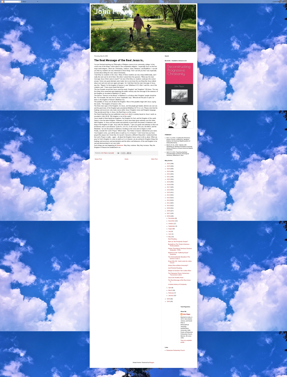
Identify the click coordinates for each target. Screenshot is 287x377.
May (169, 237)
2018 (168, 184)
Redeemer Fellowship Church (175, 350)
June (170, 234)
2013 (168, 197)
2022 (168, 174)
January (171, 295)
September (171, 226)
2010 (168, 205)
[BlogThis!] (124, 153)
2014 (168, 195)
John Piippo (113, 11)
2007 (168, 213)
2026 (168, 163)
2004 (168, 301)
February (171, 293)
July (169, 231)
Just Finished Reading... (175, 268)
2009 (168, 208)
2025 (168, 166)
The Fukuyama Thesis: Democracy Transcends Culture (178, 274)
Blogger (151, 362)
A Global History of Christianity (177, 284)
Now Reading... (173, 239)
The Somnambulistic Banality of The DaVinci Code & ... (179, 257)
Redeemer (120, 145)
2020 (168, 179)
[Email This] (122, 153)
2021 (168, 177)
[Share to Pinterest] (130, 153)
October (171, 223)
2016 (168, 190)
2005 (168, 299)
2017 (168, 187)
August (170, 229)
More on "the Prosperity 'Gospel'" (178, 241)
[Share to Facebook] (128, 153)
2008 (168, 211)
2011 (168, 203)
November (171, 221)
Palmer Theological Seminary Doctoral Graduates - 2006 (180, 249)
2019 (168, 182)
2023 (168, 171)
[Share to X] (126, 153)
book (126, 114)
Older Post (154, 159)
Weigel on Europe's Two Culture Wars (179, 270)
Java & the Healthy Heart (175, 277)
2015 (168, 192)
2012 (168, 200)
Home (126, 159)
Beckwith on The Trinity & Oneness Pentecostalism (178, 245)
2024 (168, 169)
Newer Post (98, 159)
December (171, 218)
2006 (168, 216)
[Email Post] (118, 153)
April (170, 287)
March (170, 290)
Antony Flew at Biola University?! (178, 265)
